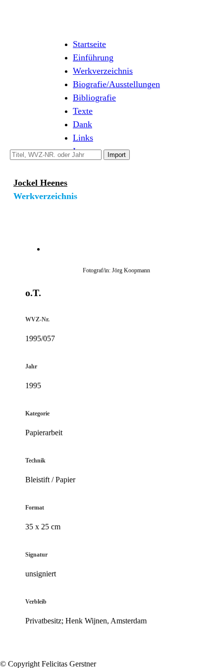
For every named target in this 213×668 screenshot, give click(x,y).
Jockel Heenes (40, 183)
